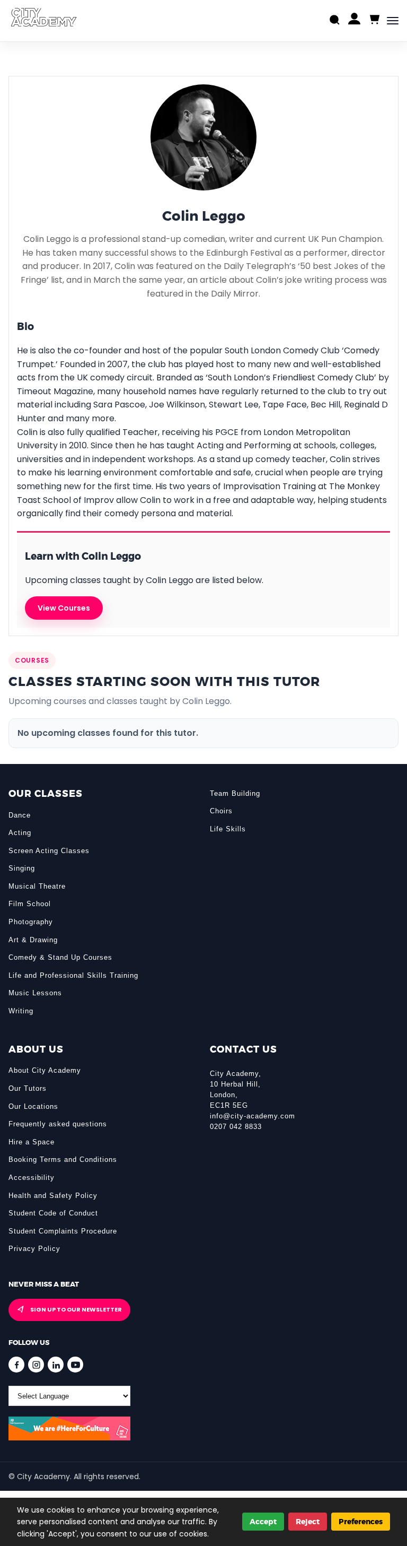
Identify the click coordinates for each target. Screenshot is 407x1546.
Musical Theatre (37, 886)
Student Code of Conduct (53, 1213)
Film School (29, 904)
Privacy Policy (34, 1249)
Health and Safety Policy (53, 1196)
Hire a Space (31, 1142)
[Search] (334, 21)
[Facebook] (16, 1365)
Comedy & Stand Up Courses (60, 957)
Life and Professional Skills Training (73, 975)
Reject (308, 1521)
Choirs (221, 811)
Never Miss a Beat (43, 1284)
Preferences (361, 1521)
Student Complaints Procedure (62, 1231)
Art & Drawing (33, 940)
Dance (19, 815)
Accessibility (31, 1178)
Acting (19, 833)
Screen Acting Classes (49, 851)
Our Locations (33, 1106)
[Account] (354, 21)
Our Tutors (27, 1088)
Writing (20, 1011)
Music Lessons (35, 993)
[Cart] (374, 20)
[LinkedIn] (56, 1365)
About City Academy (44, 1070)
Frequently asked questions (57, 1124)
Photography (30, 922)
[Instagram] (36, 1365)
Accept (263, 1521)
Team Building (235, 793)
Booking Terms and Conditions (62, 1159)
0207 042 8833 (236, 1127)
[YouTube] (75, 1365)
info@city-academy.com (252, 1116)
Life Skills (228, 829)
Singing (21, 868)
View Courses (64, 608)
